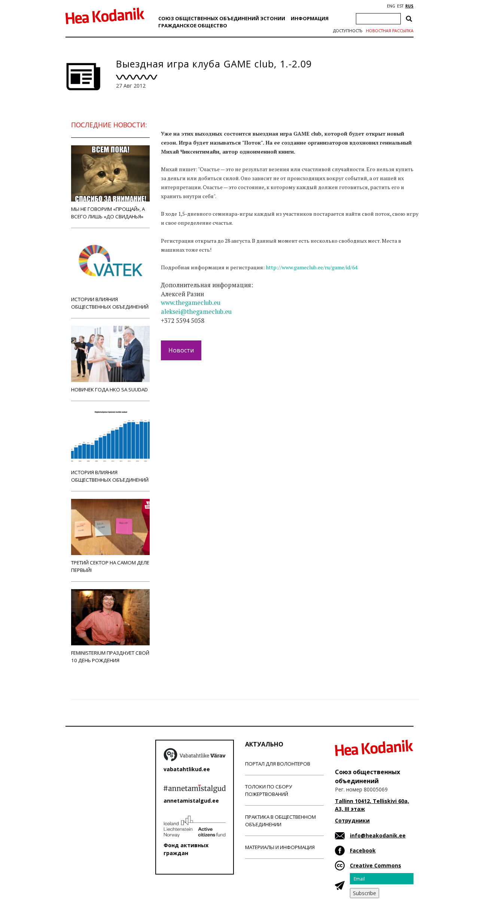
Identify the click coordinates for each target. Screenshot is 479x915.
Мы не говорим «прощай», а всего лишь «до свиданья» (108, 213)
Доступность (347, 30)
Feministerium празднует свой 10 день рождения (110, 656)
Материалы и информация (280, 847)
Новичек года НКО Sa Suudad (109, 389)
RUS (409, 6)
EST (400, 6)
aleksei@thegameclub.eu (196, 311)
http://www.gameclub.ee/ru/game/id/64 (311, 267)
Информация (310, 18)
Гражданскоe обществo (192, 25)
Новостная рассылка (390, 30)
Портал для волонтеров (277, 763)
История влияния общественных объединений (110, 476)
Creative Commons (375, 865)
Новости (181, 350)
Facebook (363, 850)
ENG (391, 6)
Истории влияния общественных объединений (110, 303)
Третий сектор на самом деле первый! (110, 566)
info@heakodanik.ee (378, 835)
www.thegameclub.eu (190, 303)
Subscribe (364, 893)
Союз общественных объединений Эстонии (221, 18)
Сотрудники (352, 820)
